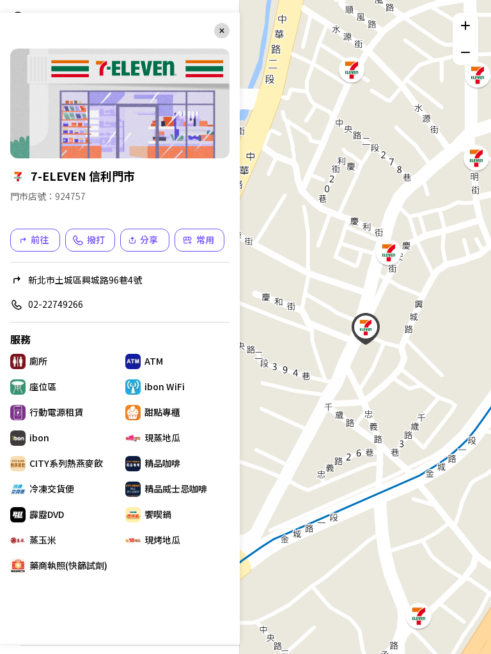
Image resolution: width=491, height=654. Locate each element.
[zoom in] (465, 25)
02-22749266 (55, 304)
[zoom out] (465, 52)
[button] (417, 614)
